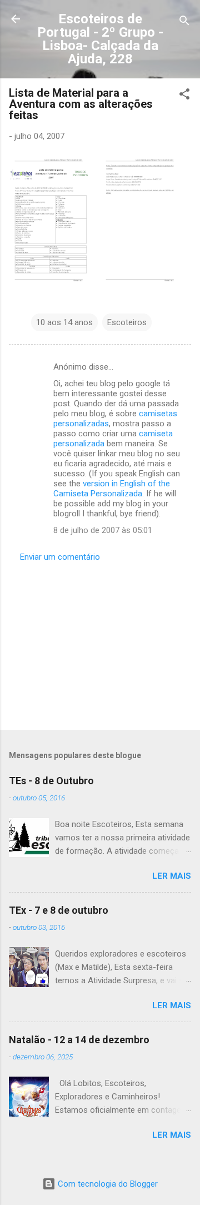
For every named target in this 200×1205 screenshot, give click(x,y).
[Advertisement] (100, 642)
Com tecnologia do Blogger (107, 1184)
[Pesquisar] (184, 22)
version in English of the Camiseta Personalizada (111, 489)
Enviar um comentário (60, 557)
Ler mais (171, 876)
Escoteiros (127, 322)
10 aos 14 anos (64, 322)
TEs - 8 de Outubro (51, 780)
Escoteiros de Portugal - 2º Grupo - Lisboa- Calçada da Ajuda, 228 (100, 39)
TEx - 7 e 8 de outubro (58, 910)
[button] (184, 95)
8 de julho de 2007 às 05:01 (102, 530)
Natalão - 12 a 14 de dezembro (79, 1039)
